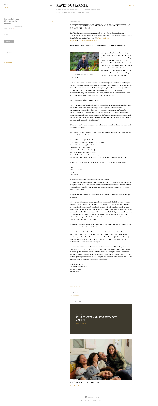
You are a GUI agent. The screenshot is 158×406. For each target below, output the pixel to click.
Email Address (9, 29)
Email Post (77, 286)
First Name (8, 35)
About (87, 13)
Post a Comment (75, 295)
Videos (64, 13)
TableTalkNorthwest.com (88, 40)
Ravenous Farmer (72, 5)
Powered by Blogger (93, 397)
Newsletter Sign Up (76, 13)
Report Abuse (9, 62)
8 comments (83, 323)
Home (58, 13)
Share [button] (51, 22)
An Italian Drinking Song (85, 382)
